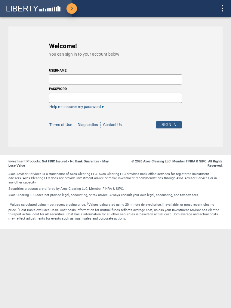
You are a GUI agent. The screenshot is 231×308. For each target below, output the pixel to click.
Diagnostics (88, 124)
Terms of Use (60, 124)
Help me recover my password (75, 106)
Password (58, 89)
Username (57, 70)
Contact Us (112, 124)
